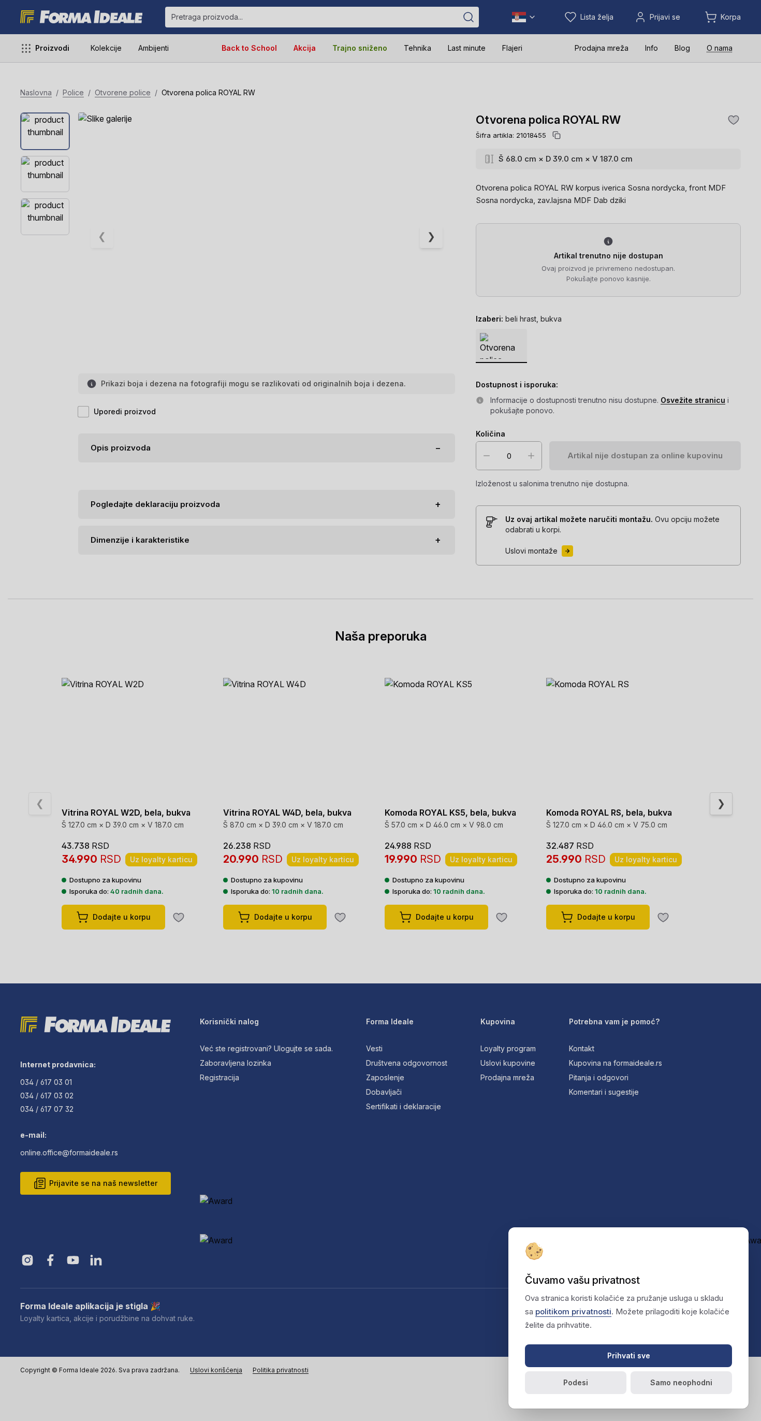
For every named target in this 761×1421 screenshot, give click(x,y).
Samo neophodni (681, 1382)
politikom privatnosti (573, 1311)
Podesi (575, 1382)
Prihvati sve (628, 1355)
